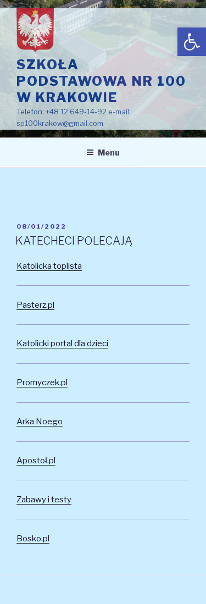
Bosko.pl (32, 539)
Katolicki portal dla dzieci (62, 343)
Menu (109, 152)
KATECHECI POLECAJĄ (73, 240)
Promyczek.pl (42, 382)
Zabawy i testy (43, 500)
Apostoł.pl (35, 461)
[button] (191, 41)
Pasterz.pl (35, 305)
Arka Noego (39, 421)
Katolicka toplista (49, 266)
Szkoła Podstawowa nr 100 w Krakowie (101, 81)
